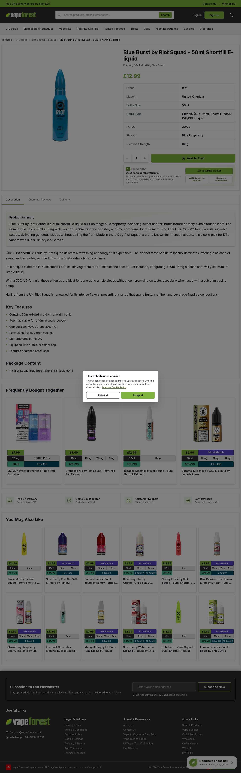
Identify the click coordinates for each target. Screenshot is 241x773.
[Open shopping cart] (231, 15)
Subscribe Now (214, 687)
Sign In (197, 15)
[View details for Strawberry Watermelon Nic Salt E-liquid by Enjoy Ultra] (140, 612)
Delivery (65, 199)
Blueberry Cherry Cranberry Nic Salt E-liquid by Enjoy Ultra (136, 582)
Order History (190, 743)
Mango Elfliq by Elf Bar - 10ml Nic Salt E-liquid (100, 648)
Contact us (209, 3)
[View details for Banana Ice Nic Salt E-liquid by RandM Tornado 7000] (101, 544)
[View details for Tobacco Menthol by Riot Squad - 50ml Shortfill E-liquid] (149, 423)
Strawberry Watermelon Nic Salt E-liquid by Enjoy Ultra (139, 650)
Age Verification (74, 748)
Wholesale (228, 3)
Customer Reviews (39, 199)
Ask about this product (209, 171)
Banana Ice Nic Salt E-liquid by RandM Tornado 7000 (101, 582)
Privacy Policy (73, 725)
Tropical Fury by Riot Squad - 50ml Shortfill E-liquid (23, 582)
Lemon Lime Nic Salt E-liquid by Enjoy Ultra (215, 648)
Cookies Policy (73, 734)
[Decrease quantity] (127, 158)
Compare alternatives (221, 179)
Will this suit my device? (197, 179)
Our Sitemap (130, 748)
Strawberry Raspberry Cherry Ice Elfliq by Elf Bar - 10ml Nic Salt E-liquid (21, 652)
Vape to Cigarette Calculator (139, 734)
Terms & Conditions (76, 729)
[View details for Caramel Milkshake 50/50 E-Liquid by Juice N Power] (207, 423)
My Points (188, 752)
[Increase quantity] (145, 158)
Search (165, 14)
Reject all (103, 395)
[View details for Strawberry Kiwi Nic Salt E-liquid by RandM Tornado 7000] (63, 544)
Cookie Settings (74, 738)
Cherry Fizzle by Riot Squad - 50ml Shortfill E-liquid (178, 582)
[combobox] (114, 15)
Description (13, 199)
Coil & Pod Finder (192, 734)
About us (128, 725)
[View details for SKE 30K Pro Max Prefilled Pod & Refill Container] (33, 423)
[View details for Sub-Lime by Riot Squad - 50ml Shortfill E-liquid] (178, 612)
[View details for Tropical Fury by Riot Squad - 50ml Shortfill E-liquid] (24, 544)
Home (8, 39)
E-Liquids (22, 39)
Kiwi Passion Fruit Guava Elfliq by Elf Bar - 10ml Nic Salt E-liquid (216, 582)
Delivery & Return (75, 743)
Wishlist (186, 748)
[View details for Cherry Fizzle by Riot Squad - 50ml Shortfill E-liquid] (178, 544)
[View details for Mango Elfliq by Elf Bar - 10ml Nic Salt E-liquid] (101, 612)
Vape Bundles (190, 729)
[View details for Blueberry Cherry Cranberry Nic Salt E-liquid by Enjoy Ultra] (140, 544)
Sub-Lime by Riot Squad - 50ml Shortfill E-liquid (178, 648)
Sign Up (214, 15)
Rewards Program (75, 752)
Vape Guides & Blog (135, 738)
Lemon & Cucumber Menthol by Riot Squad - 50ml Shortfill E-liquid (61, 650)
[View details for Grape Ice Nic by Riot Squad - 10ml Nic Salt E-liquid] (91, 423)
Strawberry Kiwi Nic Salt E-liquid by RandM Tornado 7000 (61, 582)
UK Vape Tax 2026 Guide (138, 743)
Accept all (138, 395)
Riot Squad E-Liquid (43, 39)
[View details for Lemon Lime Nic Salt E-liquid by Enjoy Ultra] (217, 612)
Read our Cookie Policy (114, 387)
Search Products (192, 725)
